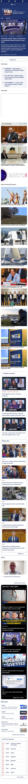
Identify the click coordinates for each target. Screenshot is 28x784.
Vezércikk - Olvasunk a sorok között (10, 391)
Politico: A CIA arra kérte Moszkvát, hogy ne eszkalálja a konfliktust (13, 629)
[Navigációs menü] (2, 5)
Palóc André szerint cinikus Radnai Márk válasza (12, 692)
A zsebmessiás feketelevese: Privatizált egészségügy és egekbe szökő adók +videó (13, 414)
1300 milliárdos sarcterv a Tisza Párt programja (11, 394)
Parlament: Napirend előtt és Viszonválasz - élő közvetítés (13, 671)
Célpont (4, 711)
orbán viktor (11, 36)
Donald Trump (4, 36)
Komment (13, 768)
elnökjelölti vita (19, 36)
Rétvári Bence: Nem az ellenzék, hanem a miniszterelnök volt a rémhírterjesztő (12, 483)
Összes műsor (20, 777)
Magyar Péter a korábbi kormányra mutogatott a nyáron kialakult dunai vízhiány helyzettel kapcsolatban (13, 548)
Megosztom (13, 59)
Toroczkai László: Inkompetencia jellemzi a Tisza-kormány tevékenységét (13, 526)
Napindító (13, 756)
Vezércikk (8, 18)
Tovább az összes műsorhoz (18, 734)
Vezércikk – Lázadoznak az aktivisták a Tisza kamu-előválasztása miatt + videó (13, 433)
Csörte (3, 717)
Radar (12, 764)
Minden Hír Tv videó (18, 697)
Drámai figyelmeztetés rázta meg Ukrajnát (11, 576)
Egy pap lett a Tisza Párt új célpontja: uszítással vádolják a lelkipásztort (11, 650)
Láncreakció (5, 626)
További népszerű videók (19, 582)
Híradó (3, 705)
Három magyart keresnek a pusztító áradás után (13, 504)
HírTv (2, 18)
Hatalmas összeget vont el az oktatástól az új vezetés (19, 12)
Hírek (3, 459)
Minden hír (21, 553)
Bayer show (5, 722)
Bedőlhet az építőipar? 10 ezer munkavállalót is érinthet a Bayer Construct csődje (13, 608)
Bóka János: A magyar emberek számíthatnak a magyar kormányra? (14, 462)
